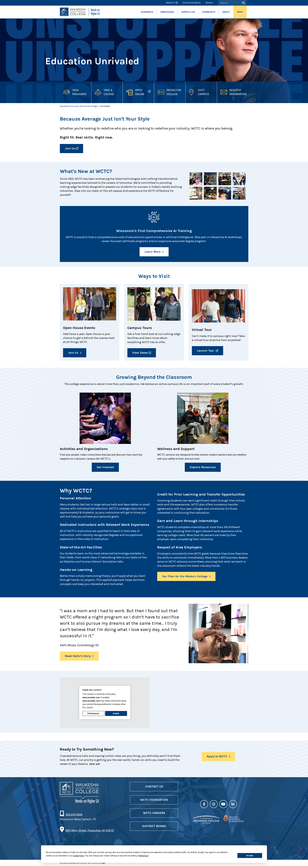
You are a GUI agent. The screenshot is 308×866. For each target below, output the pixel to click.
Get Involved (105, 467)
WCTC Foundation (154, 800)
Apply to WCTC (217, 756)
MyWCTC (170, 2)
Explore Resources (203, 467)
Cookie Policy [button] (78, 856)
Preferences (93, 713)
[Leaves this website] (206, 822)
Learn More (153, 251)
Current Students (191, 2)
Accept (249, 855)
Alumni (209, 2)
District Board (154, 826)
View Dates (140, 352)
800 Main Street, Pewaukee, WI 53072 (90, 830)
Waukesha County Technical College (78, 106)
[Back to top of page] (301, 858)
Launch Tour (205, 350)
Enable (116, 713)
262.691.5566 (73, 814)
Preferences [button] (143, 856)
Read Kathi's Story (78, 656)
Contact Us (154, 786)
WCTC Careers (154, 813)
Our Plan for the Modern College (184, 576)
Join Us (70, 148)
